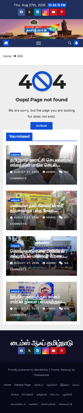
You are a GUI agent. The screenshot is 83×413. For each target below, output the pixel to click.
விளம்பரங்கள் (48, 404)
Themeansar (41, 374)
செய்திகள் (27, 394)
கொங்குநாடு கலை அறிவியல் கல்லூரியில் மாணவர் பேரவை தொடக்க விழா (37, 256)
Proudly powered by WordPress (28, 369)
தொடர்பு (54, 394)
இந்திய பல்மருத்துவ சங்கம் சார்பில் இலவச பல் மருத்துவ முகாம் (35, 301)
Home (7, 56)
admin (51, 171)
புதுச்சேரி (67, 394)
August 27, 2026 (27, 171)
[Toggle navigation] (38, 43)
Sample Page (22, 384)
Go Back (41, 125)
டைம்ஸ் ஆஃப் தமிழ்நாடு (41, 29)
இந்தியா (64, 384)
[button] (69, 43)
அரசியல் (38, 384)
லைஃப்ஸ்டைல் (18, 404)
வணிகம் (33, 404)
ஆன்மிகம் (52, 384)
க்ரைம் (76, 384)
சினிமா (15, 394)
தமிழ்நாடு (15, 154)
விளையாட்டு (65, 404)
